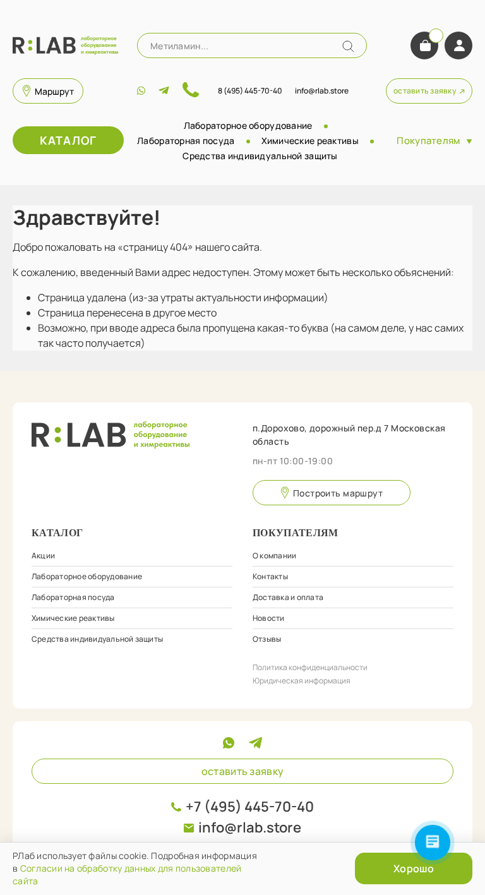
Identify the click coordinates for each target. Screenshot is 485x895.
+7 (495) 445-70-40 (250, 806)
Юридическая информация (301, 680)
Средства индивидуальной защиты (260, 156)
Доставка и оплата (288, 597)
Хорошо (413, 868)
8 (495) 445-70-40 (250, 90)
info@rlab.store (249, 827)
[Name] (348, 46)
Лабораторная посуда (185, 141)
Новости (269, 618)
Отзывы (267, 639)
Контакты (270, 576)
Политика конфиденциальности (310, 667)
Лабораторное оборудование (248, 125)
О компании (274, 555)
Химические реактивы (310, 141)
